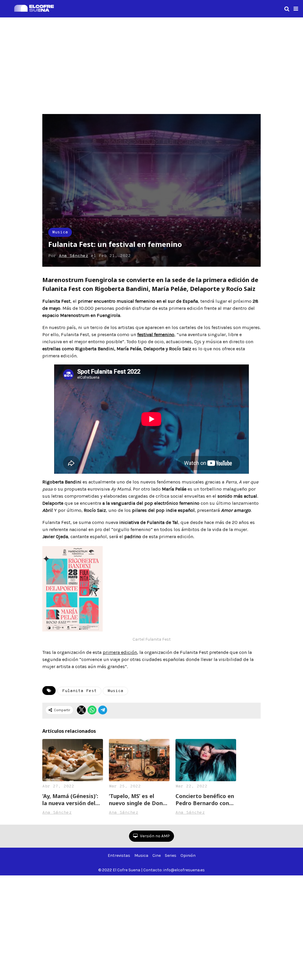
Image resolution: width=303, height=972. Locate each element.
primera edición (120, 652)
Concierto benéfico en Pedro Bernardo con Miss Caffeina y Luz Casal (204, 799)
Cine (156, 855)
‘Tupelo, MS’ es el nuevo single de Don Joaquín (136, 799)
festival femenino (155, 334)
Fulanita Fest (79, 690)
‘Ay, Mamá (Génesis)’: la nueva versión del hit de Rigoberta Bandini (70, 799)
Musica (60, 232)
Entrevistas (119, 855)
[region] (151, 64)
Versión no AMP (154, 836)
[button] (296, 8)
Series (170, 855)
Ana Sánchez (73, 255)
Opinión (188, 855)
